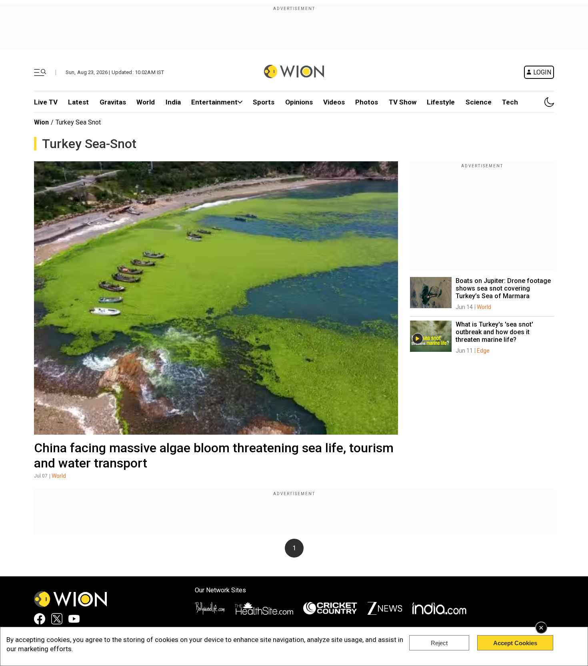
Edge (483, 350)
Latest (78, 102)
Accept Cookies (515, 643)
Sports (263, 102)
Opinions (299, 102)
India (173, 102)
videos (334, 102)
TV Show (402, 102)
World (145, 102)
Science (479, 102)
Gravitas (113, 102)
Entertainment (214, 102)
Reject (439, 643)
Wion (41, 122)
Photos (366, 102)
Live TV (46, 102)
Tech (510, 102)
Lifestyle (441, 102)
